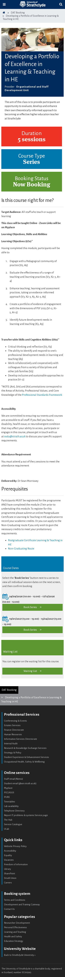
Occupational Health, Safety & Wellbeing (24, 761)
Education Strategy (13, 941)
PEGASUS (9, 792)
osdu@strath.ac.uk (14, 436)
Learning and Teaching (15, 932)
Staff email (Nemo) (13, 779)
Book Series (30, 607)
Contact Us (9, 909)
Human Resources (13, 734)
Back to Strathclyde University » (20, 955)
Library (7, 869)
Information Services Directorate (20, 739)
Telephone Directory (14, 810)
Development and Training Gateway (22, 904)
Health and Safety (13, 936)
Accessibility (10, 851)
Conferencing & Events (15, 721)
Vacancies (9, 860)
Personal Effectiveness (15, 927)
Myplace (8, 788)
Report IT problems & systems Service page (26, 815)
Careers (8, 882)
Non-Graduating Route (21, 548)
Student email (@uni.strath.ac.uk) (20, 783)
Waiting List (30, 671)
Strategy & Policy (12, 752)
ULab (6, 829)
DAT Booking (9, 689)
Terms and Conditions (14, 900)
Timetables (9, 801)
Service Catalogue (13, 824)
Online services (17, 773)
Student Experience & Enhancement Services (26, 757)
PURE (7, 797)
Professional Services (21, 714)
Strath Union (10, 878)
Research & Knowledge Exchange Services (25, 748)
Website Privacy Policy (15, 846)
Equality (8, 855)
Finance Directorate (14, 730)
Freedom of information (16, 864)
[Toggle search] (61, 4)
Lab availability (11, 806)
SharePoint (9, 873)
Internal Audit (11, 743)
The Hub (8, 820)
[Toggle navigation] (4, 4)
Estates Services (12, 725)
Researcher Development (17, 923)
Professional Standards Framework (42, 394)
